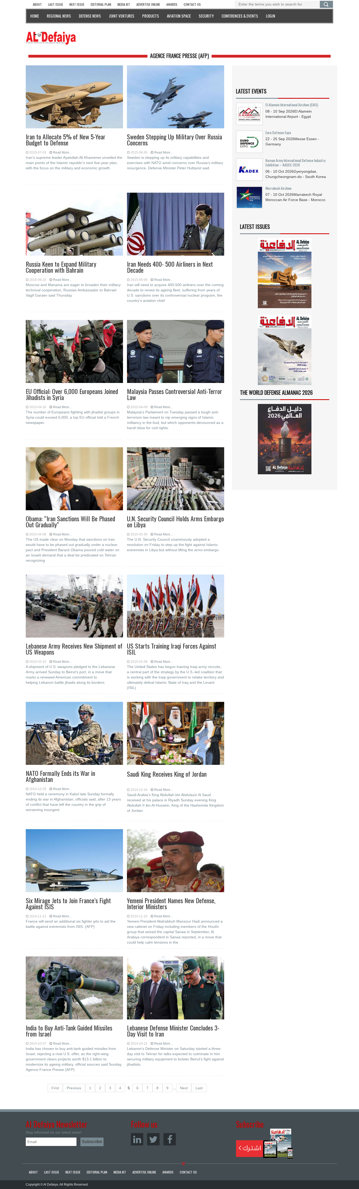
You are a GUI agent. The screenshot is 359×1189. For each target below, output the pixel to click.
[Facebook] (169, 1139)
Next (184, 1088)
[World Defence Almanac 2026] (284, 439)
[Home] (51, 38)
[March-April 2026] (284, 275)
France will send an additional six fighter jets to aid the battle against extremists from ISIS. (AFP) (71, 924)
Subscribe (264, 1144)
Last (199, 1088)
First (55, 1088)
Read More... (62, 152)
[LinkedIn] (137, 1139)
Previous (74, 1088)
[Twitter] (153, 1139)
